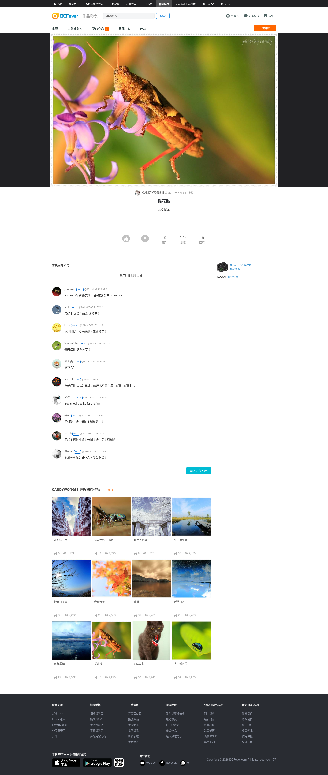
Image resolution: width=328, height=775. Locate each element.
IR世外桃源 (140, 540)
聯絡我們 (247, 719)
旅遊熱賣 (171, 719)
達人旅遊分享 (174, 736)
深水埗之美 (60, 540)
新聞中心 (57, 713)
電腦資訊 (133, 730)
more (110, 489)
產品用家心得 (98, 736)
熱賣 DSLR (210, 736)
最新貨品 (209, 719)
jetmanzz (70, 289)
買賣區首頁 (134, 713)
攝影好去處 (175, 713)
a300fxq (69, 397)
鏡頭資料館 (96, 719)
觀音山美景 (60, 601)
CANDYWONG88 (153, 192)
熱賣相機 (209, 725)
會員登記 (247, 730)
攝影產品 (133, 719)
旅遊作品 (171, 730)
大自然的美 (180, 664)
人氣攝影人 (75, 28)
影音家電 (133, 736)
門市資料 (209, 713)
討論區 (56, 736)
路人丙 (68, 361)
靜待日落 (179, 601)
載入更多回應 (198, 471)
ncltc (67, 307)
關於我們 (247, 713)
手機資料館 (96, 725)
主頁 (55, 28)
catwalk (139, 663)
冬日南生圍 (180, 540)
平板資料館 (96, 730)
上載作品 (265, 28)
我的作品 (100, 28)
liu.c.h (68, 433)
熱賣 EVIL (210, 742)
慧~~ (67, 415)
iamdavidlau (71, 343)
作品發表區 (58, 730)
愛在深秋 (99, 601)
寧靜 (136, 601)
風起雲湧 (59, 664)
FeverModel (59, 725)
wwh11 (68, 379)
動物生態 (233, 277)
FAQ (143, 28)
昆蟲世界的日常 (103, 540)
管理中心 (125, 28)
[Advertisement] (164, 224)
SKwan (68, 451)
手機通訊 (133, 725)
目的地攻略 (172, 725)
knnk (67, 325)
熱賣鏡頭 (209, 730)
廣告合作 (247, 725)
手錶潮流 (133, 742)
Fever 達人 (58, 719)
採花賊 (98, 664)
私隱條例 (247, 742)
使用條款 (247, 736)
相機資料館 (96, 713)
